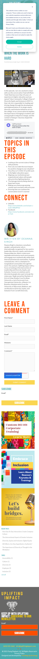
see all (3, 575)
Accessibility (7, 558)
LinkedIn (8, 294)
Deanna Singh (12, 62)
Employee (6, 568)
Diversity (6, 565)
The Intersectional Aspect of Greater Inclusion (17, 537)
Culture (5, 561)
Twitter (10, 294)
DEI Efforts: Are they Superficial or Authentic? (17, 544)
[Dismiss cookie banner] (32, 7)
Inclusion (6, 571)
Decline (19, 47)
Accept (19, 42)
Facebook (5, 294)
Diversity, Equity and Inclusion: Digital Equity (17, 541)
